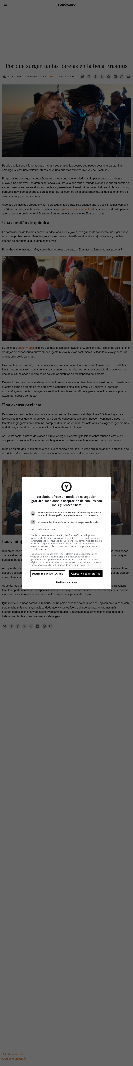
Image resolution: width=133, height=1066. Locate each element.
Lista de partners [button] (38, 549)
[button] (66, 529)
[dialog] (66, 533)
